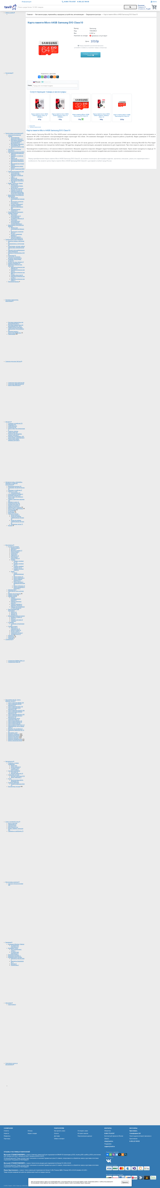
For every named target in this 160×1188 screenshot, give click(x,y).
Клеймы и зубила (16, 617)
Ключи (12, 571)
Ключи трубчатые (19, 585)
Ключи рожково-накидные (18, 580)
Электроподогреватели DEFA (16, 152)
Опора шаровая (16, 767)
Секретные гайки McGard (16, 384)
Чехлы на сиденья (13, 513)
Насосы (14, 613)
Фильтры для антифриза (15, 728)
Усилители (12, 427)
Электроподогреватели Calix (16, 171)
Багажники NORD (13, 954)
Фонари (10, 525)
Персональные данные (85, 1136)
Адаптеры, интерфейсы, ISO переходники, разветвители (16, 437)
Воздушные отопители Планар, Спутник (17, 189)
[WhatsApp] (42, 77)
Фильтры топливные (13, 734)
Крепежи (14, 963)
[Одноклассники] (54, 77)
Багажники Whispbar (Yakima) (16, 944)
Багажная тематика (14, 495)
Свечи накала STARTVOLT (16, 725)
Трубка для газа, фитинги (16, 262)
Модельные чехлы (17, 524)
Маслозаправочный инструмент (13, 610)
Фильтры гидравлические (15, 739)
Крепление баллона (13, 281)
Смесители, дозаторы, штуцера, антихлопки (15, 257)
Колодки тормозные (18, 776)
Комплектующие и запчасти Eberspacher (17, 207)
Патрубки (14, 772)
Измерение (11, 636)
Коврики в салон (13, 502)
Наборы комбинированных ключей (16, 599)
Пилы (13, 618)
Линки (14, 765)
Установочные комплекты (15, 946)
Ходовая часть (16, 634)
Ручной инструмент (13, 546)
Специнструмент (13, 626)
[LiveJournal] (57, 77)
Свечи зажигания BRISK (16, 702)
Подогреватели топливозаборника (16, 223)
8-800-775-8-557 (70, 2)
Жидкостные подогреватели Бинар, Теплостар (17, 186)
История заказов (83, 1133)
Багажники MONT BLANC (15, 957)
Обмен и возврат (59, 1138)
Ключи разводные (19, 578)
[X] (51, 77)
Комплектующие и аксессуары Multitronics (14, 332)
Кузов (9, 778)
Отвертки (14, 553)
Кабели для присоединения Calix (17, 178)
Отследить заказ (83, 1131)
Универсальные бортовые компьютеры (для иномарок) (16, 329)
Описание (32, 125)
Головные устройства (15, 423)
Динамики (12, 424)
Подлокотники (12, 509)
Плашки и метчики (17, 619)
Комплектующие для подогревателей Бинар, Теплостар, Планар (17, 192)
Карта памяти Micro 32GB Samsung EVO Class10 (80, 115)
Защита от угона (12, 491)
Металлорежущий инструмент (16, 616)
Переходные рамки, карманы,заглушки (13, 439)
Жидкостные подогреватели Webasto (17, 229)
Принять (125, 1182)
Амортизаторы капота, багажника (17, 780)
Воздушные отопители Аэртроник (17, 202)
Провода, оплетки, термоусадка (13, 432)
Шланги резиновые (14, 263)
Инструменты (13, 827)
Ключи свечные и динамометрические (19, 583)
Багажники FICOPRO (14, 956)
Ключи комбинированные (19, 574)
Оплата (56, 1133)
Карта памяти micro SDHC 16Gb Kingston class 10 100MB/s (39, 115)
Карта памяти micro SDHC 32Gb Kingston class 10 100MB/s (60, 115)
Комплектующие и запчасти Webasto (17, 237)
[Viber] (45, 77)
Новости (6, 1133)
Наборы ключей (12, 596)
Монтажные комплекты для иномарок (17, 144)
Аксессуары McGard (14, 385)
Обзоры (30, 1131)
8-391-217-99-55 (83, 2)
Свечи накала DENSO (15, 722)
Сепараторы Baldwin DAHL (16, 660)
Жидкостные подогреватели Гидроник (17, 199)
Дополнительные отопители (15, 210)
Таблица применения (35, 127)
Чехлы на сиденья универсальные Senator (17, 518)
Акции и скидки (32, 1133)
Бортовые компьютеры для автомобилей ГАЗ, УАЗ (15, 325)
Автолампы (12, 732)
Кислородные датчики (14, 786)
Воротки (13, 549)
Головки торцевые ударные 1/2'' (19, 567)
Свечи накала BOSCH (15, 721)
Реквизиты (7, 1136)
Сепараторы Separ (14, 662)
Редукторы (12, 255)
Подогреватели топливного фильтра (17, 218)
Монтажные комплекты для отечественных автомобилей (17, 141)
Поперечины (15, 965)
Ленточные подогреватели (16, 215)
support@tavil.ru (109, 1146)
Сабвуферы (12, 426)
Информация (26, 2)
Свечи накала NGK (14, 723)
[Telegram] (48, 77)
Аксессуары (12, 823)
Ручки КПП (11, 511)
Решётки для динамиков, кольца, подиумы (15, 434)
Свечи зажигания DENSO (16, 710)
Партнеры (7, 1138)
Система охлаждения (14, 770)
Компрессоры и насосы (14, 507)
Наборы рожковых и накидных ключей (16, 604)
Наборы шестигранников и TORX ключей (18, 607)
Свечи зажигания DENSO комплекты (15, 712)
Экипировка (12, 824)
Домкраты (11, 635)
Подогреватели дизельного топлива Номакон (15, 212)
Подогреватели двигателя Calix (15, 173)
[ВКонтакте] (39, 77)
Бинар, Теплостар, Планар (15, 183)
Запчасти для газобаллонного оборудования (16, 251)
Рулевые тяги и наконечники (15, 769)
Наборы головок (12, 595)
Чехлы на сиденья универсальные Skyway (17, 522)
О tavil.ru (6, 1131)
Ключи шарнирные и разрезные (19, 587)
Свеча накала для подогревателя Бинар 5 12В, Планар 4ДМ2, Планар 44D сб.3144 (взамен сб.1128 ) (56, 1170)
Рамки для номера (13, 506)
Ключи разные (18, 576)
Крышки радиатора (17, 773)
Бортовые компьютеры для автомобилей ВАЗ (15, 323)
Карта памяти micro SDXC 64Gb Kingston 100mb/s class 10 (101, 115)
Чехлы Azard (15, 515)
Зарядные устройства (15, 490)
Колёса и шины (16, 630)
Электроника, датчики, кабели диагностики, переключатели (16, 248)
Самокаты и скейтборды (15, 831)
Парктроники (11, 334)
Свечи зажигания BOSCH (16, 714)
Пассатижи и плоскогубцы (15, 557)
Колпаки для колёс (14, 504)
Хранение (10, 638)
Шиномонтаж (12, 589)
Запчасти (12, 826)
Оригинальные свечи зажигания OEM (14, 719)
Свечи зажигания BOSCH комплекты (15, 716)
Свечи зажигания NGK (15, 706)
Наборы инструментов (14, 593)
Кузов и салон (15, 631)
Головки (13, 559)
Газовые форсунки (17, 275)
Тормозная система (17, 633)
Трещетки (14, 554)
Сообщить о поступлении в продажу (90, 54)
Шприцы (14, 614)
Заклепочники (15, 548)
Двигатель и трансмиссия (15, 628)
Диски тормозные (16, 777)
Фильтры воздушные (14, 735)
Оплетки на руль (14, 503)
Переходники (15, 552)
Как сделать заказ (59, 1131)
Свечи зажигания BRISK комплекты (14, 704)
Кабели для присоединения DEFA (17, 159)
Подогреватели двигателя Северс (17, 138)
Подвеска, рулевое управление (13, 763)
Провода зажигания (13, 782)
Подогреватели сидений (15, 494)
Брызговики (11, 512)
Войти (154, 2)
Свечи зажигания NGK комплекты (14, 708)
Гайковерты (15, 555)
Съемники (11, 622)
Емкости (14, 612)
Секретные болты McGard (16, 382)
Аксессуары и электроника (15, 508)
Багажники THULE (13, 948)
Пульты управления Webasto (16, 235)
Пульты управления (17, 204)
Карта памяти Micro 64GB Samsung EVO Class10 (122, 115)
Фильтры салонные (13, 738)
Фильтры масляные (13, 736)
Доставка (57, 1136)
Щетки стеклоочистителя (15, 740)
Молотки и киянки (16, 550)
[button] (68, 28)
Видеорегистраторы (14, 486)
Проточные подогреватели (15, 220)
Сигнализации (15, 492)
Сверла (13, 621)
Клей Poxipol (12, 1004)
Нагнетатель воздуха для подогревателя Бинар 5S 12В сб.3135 (51, 1163)
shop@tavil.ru (108, 1141)
